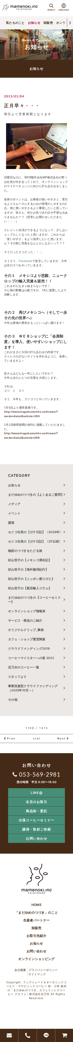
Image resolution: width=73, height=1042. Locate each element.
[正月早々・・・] (36, 146)
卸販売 (48, 23)
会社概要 (20, 970)
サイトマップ (37, 974)
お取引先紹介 (36, 936)
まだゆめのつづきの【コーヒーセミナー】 (34, 600)
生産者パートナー (36, 920)
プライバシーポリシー (43, 970)
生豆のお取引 (36, 802)
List (37, 738)
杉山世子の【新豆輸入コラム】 (30, 588)
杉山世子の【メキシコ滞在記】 (30, 560)
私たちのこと (15, 23)
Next (61, 738)
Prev (11, 738)
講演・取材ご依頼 (36, 829)
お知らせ (34, 23)
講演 (11, 523)
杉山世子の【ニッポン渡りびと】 (31, 579)
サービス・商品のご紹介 (25, 620)
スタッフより (17, 677)
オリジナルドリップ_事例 (26, 630)
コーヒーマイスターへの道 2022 (31, 658)
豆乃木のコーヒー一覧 (23, 667)
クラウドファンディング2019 (29, 648)
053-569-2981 (39, 774)
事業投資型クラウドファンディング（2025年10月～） (33, 688)
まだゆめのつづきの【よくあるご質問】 (36, 494)
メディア (14, 504)
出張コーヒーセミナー (37, 820)
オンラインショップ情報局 (26, 611)
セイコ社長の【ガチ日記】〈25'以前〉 (35, 541)
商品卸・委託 (36, 811)
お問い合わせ (36, 838)
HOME (36, 905)
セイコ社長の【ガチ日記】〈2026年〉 (35, 532)
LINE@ (37, 793)
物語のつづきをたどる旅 (25, 551)
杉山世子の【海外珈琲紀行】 (28, 569)
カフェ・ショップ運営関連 (26, 639)
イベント (14, 513)
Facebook (25, 261)
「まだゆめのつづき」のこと (36, 912)
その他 (14, 700)
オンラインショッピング (36, 959)
